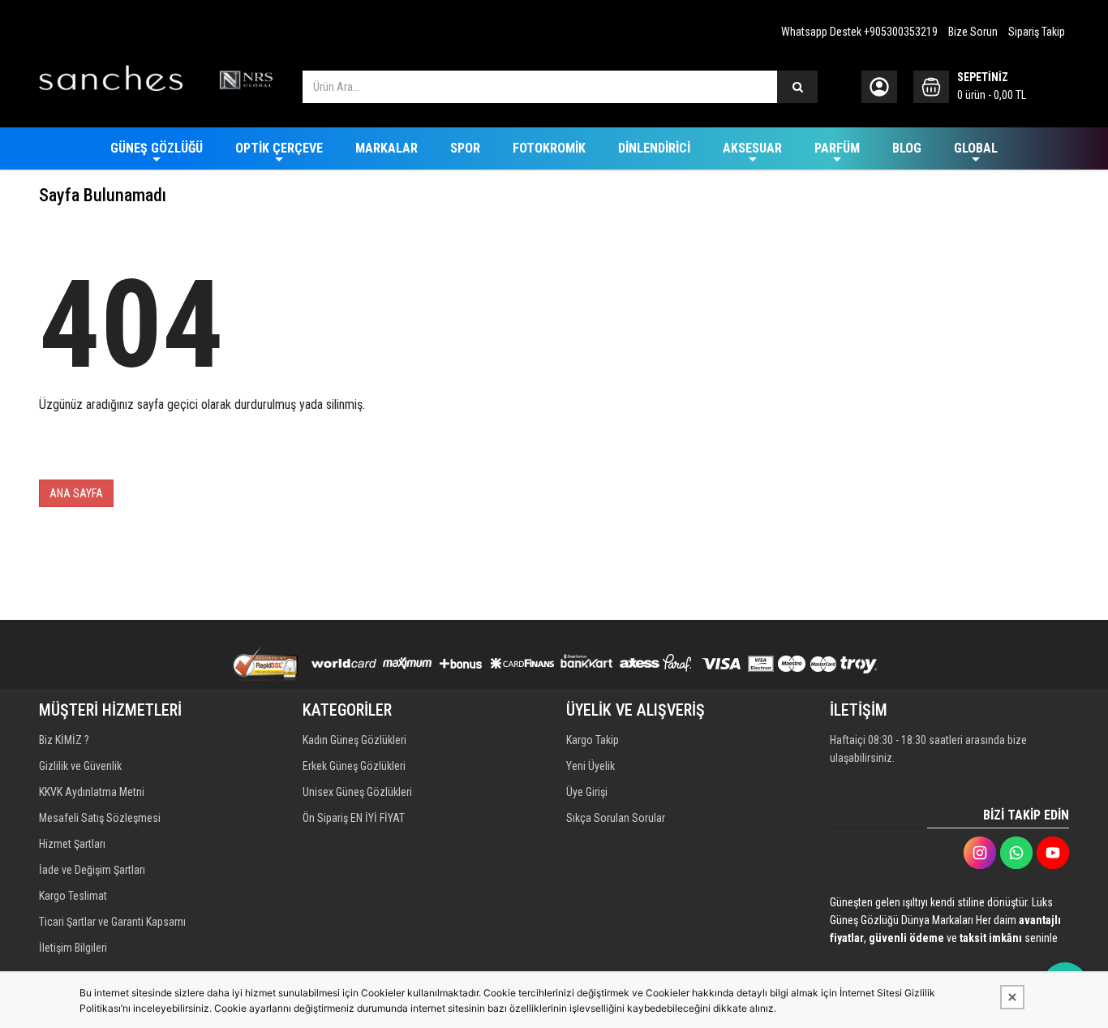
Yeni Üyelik (590, 765)
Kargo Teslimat (73, 895)
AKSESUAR (752, 148)
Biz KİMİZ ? (64, 739)
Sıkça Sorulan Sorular (615, 817)
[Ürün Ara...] (797, 87)
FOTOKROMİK (549, 148)
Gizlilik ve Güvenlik (80, 765)
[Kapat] (1012, 997)
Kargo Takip (592, 739)
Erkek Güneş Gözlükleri (354, 765)
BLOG (906, 148)
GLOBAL (976, 148)
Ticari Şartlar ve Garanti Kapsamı (112, 921)
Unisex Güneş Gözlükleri (357, 791)
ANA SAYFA (76, 493)
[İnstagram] (980, 853)
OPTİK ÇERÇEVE (279, 148)
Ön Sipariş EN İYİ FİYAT (354, 817)
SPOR (465, 148)
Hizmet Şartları (72, 843)
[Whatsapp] (1016, 853)
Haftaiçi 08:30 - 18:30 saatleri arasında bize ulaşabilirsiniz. (928, 748)
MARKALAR (386, 148)
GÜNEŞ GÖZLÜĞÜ (156, 148)
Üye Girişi (587, 791)
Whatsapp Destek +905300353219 (859, 31)
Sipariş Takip (1036, 31)
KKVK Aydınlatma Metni (91, 791)
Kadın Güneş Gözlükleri (354, 739)
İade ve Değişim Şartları (92, 869)
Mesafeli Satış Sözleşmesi (100, 817)
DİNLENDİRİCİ (654, 148)
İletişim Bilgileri (73, 947)
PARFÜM (837, 148)
